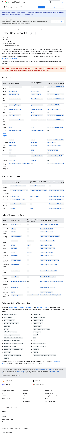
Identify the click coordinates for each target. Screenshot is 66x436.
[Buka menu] (2, 2)
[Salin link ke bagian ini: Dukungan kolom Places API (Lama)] (34, 303)
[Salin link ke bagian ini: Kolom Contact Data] (21, 177)
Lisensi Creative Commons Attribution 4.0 (44, 369)
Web (24, 398)
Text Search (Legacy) (43, 307)
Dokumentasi (29, 29)
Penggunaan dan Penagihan (9, 58)
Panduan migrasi (28, 14)
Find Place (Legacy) (14, 307)
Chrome (4, 414)
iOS (24, 396)
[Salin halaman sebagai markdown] (31, 33)
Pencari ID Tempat (6, 398)
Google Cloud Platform (7, 419)
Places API (18, 7)
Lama (51, 29)
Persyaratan (5, 428)
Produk (9, 29)
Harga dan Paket (49, 393)
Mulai (41, 7)
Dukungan (47, 398)
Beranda (4, 29)
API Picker (4, 396)
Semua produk (5, 421)
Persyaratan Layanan (50, 401)
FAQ (3, 393)
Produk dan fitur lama (58, 12)
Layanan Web (26, 401)
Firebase (4, 416)
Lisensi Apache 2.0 (20, 371)
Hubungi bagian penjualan (55, 7)
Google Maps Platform (18, 29)
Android (25, 393)
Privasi (11, 428)
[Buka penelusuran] (47, 2)
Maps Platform (20, 2)
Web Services (7, 7)
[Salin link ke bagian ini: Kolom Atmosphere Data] (25, 215)
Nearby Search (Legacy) (27, 307)
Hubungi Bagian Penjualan (51, 396)
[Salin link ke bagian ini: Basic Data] (12, 78)
